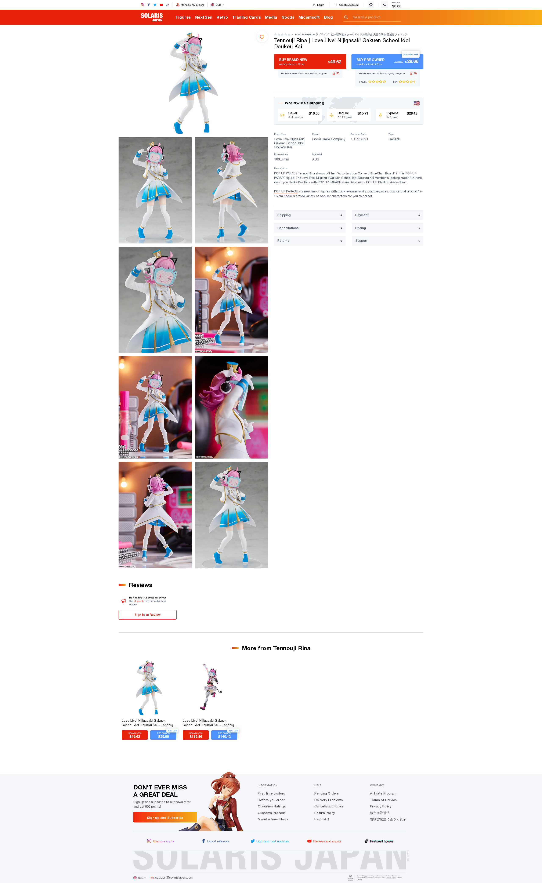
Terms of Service (383, 800)
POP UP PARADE (286, 191)
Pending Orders (326, 793)
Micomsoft (309, 17)
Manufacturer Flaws (273, 819)
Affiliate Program (383, 793)
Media (271, 17)
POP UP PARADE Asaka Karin (386, 182)
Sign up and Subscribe (165, 817)
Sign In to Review (147, 614)
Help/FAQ (321, 819)
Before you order (271, 800)
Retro (222, 17)
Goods (288, 17)
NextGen (204, 17)
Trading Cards (246, 17)
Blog (328, 17)
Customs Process (272, 813)
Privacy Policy (381, 806)
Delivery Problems (328, 800)
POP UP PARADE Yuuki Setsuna (340, 182)
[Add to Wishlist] (262, 36)
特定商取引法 (380, 813)
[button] (282, 34)
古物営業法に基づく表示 (388, 819)
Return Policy (324, 813)
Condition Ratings (272, 806)
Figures (183, 17)
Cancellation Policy (329, 806)
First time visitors (271, 793)
